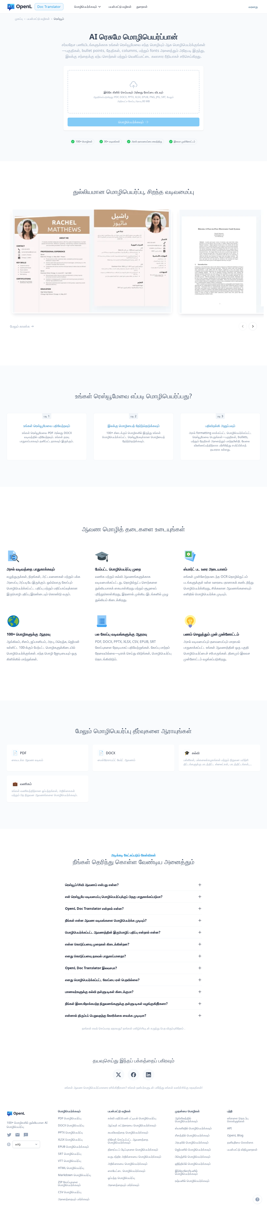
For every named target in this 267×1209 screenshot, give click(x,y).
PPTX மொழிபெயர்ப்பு (70, 1132)
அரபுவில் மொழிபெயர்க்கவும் (192, 1142)
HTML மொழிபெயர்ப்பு (71, 1168)
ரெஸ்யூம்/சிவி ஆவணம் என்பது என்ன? (92, 884)
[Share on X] (118, 1075)
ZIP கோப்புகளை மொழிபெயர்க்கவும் (69, 1183)
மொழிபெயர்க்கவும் (85, 7)
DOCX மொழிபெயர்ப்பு (71, 1125)
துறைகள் (141, 7)
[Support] (257, 1199)
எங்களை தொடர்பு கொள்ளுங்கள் (237, 1119)
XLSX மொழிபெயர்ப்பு (70, 1139)
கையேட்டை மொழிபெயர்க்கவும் (126, 1171)
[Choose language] (9, 1144)
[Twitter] (9, 1134)
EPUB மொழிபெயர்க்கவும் (73, 1147)
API (229, 1128)
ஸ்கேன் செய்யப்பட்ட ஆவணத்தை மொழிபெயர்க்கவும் (128, 1140)
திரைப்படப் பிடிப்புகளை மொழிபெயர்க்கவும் (133, 1149)
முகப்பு (19, 19)
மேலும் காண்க (20, 326)
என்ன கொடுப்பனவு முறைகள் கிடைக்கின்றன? (97, 944)
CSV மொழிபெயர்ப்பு (69, 1192)
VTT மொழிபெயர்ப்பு (69, 1161)
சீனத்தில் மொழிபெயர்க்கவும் (192, 1135)
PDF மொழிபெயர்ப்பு (69, 1118)
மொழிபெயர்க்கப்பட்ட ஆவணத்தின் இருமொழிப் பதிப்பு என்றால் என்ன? (112, 932)
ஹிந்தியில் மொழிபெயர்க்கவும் (193, 1164)
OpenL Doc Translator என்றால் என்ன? (94, 908)
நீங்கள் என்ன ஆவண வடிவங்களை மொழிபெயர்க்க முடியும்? (106, 920)
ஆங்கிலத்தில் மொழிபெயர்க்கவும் (186, 1119)
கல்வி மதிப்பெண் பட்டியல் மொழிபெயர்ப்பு (132, 1118)
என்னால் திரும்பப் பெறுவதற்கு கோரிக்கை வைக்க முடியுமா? (105, 1015)
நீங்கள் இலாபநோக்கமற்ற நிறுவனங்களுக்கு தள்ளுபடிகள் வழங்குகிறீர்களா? (116, 1003)
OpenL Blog (235, 1135)
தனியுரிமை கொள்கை (240, 1142)
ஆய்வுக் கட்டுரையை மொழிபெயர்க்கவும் (132, 1125)
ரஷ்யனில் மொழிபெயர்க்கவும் (192, 1181)
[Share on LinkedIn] (148, 1075)
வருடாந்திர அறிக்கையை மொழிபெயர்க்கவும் (134, 1157)
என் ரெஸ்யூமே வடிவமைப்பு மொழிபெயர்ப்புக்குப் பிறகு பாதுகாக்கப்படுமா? (113, 896)
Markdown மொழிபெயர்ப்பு (74, 1175)
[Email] (17, 1134)
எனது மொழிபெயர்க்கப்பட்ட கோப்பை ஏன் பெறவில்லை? (102, 980)
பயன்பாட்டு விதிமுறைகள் (242, 1149)
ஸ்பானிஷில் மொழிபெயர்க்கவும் (193, 1128)
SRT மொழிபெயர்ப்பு (69, 1154)
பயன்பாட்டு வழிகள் (120, 7)
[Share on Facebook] (133, 1075)
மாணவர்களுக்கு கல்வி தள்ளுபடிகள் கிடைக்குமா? (99, 991)
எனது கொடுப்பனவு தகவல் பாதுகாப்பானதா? (95, 956)
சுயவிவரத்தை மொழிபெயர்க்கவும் (128, 1132)
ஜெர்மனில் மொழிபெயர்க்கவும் (193, 1149)
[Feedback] (25, 1134)
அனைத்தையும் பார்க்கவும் (123, 1185)
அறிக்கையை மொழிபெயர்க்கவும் (127, 1164)
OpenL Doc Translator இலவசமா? (91, 968)
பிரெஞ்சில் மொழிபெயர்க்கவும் (192, 1157)
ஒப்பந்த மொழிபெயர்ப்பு (121, 1178)
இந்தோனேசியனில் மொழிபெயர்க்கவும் (186, 1172)
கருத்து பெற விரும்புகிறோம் (167, 1028)
